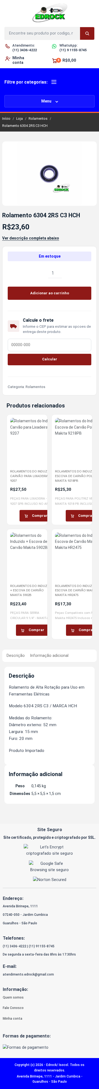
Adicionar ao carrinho (49, 293)
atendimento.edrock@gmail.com (28, 974)
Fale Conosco (13, 1008)
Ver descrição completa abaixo (30, 238)
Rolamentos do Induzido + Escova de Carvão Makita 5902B (31, 590)
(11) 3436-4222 (14, 946)
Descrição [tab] (16, 655)
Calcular (49, 359)
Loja (19, 118)
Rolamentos (38, 118)
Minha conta (12, 1018)
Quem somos (13, 997)
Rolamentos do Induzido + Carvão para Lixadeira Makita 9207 (35, 475)
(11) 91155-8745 (41, 946)
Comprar (40, 516)
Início (6, 118)
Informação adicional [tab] (49, 655)
